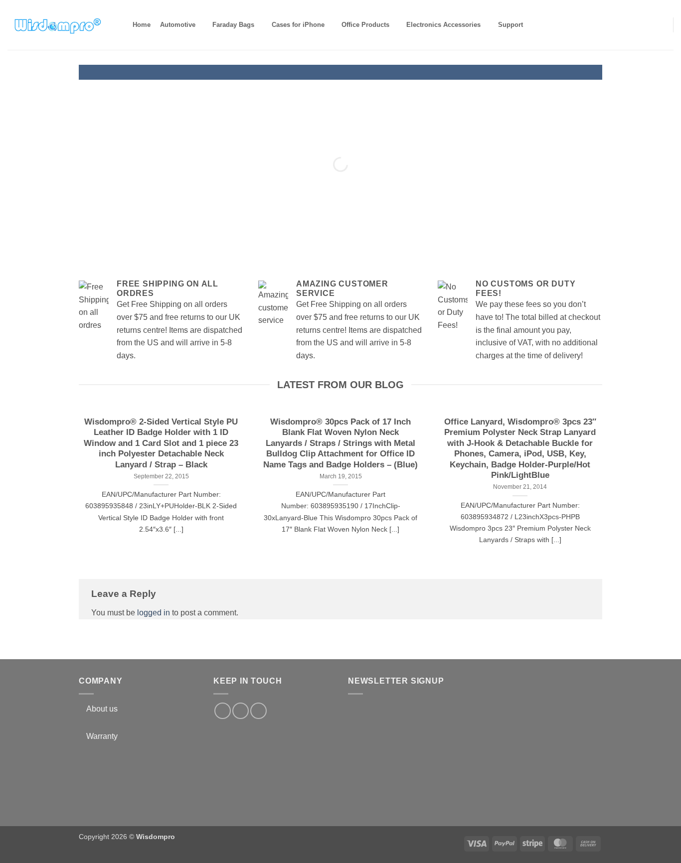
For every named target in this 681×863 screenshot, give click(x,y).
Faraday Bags (233, 24)
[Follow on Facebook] (222, 711)
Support (510, 24)
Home (142, 24)
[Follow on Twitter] (240, 711)
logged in (153, 612)
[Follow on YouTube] (258, 711)
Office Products (365, 24)
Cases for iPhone (298, 24)
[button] (659, 24)
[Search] (536, 24)
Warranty (102, 736)
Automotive (177, 24)
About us (102, 709)
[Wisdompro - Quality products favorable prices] (57, 24)
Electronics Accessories (443, 24)
